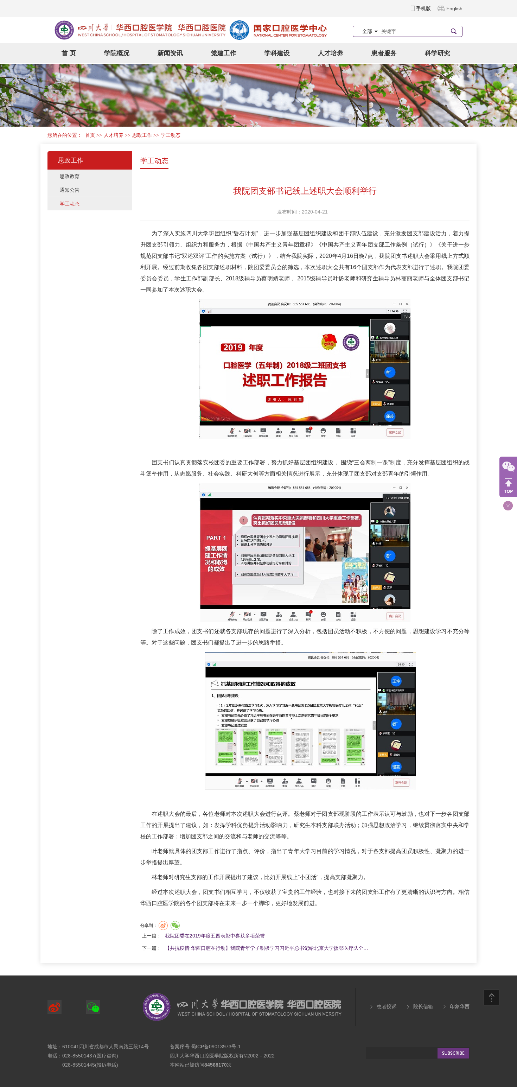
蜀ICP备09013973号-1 (216, 1046)
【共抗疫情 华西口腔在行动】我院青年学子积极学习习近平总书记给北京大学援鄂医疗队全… (266, 948)
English (454, 8)
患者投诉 (386, 1006)
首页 (90, 135)
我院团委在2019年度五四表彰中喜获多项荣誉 (215, 936)
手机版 (423, 8)
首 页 (69, 53)
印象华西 (460, 1006)
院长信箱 (423, 1006)
